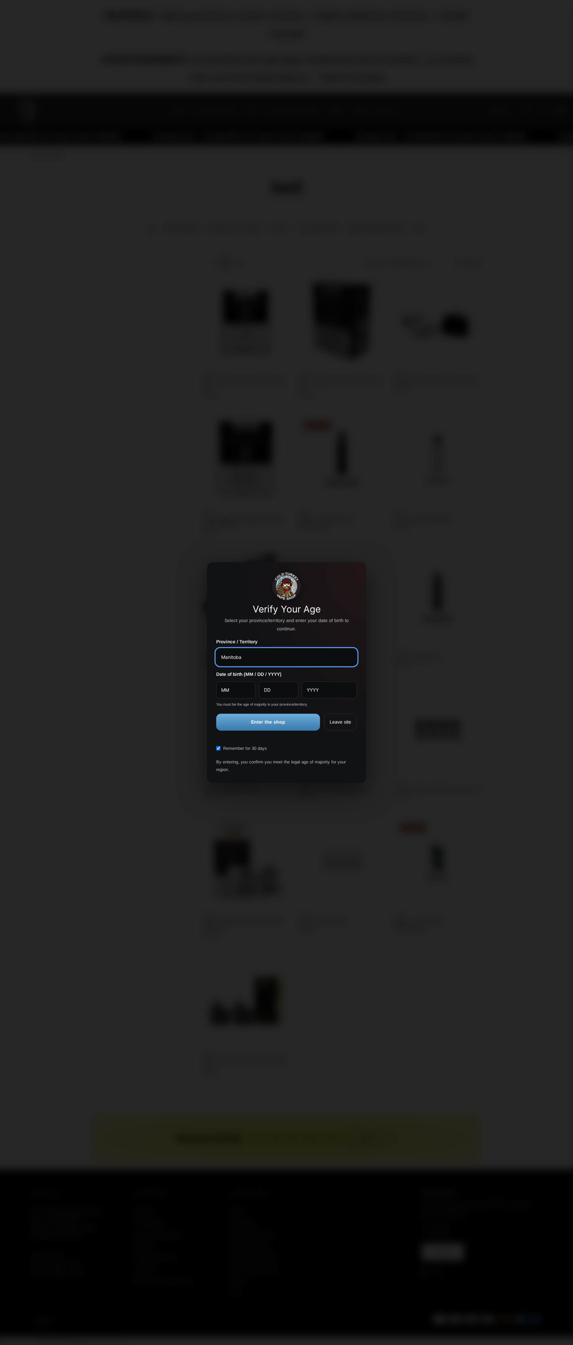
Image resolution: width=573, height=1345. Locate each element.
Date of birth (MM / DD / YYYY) (249, 674)
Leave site (340, 722)
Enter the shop (268, 722)
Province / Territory (237, 641)
